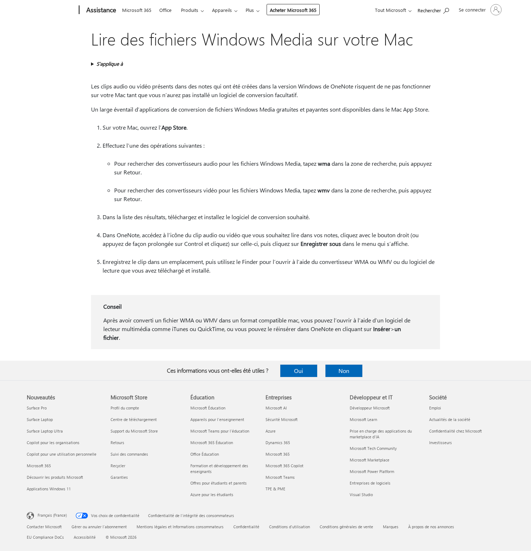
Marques (390, 526)
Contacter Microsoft (44, 526)
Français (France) (52, 515)
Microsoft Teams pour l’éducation (219, 431)
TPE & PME (275, 488)
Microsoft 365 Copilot (284, 465)
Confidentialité (246, 526)
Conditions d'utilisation (289, 526)
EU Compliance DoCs (45, 537)
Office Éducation (204, 454)
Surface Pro (37, 408)
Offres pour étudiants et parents (218, 483)
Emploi (435, 408)
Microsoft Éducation (207, 408)
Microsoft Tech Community (373, 448)
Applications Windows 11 (49, 488)
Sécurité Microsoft (282, 419)
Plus (250, 10)
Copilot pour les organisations (53, 442)
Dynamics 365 (278, 442)
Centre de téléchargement (134, 419)
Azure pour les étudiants (211, 494)
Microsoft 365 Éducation (211, 442)
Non (343, 370)
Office (165, 10)
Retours (117, 442)
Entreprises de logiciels (370, 483)
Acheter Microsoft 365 (293, 10)
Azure (271, 431)
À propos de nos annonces (431, 526)
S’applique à (109, 63)
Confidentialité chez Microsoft (455, 431)
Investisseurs (440, 442)
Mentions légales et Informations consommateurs (180, 526)
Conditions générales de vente (346, 526)
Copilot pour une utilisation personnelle (61, 454)
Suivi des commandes (129, 454)
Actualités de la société (449, 419)
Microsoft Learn (363, 419)
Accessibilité (85, 537)
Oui (298, 370)
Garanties (119, 477)
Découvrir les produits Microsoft (55, 477)
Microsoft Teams (280, 477)
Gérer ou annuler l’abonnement (99, 526)
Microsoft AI (276, 408)
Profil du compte (125, 408)
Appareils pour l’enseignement (217, 419)
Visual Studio (361, 494)
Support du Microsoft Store (134, 431)
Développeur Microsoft (370, 408)
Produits (189, 10)
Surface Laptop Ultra (45, 431)
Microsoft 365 (136, 10)
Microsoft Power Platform (372, 471)
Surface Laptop (40, 419)
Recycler (118, 465)
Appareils (222, 10)
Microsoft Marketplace (369, 460)
